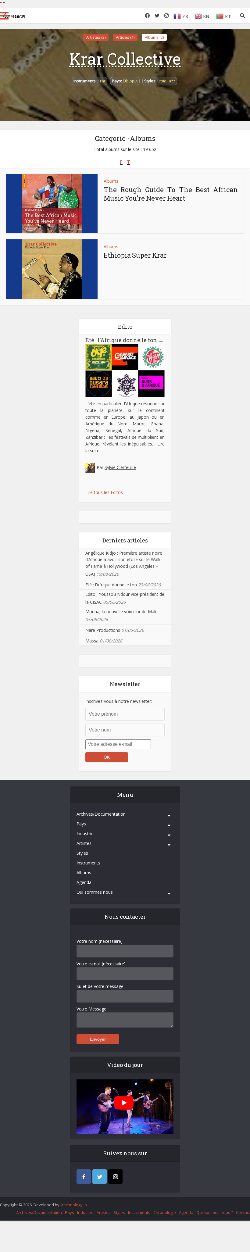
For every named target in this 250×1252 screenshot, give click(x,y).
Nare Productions (102, 630)
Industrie (85, 833)
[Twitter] (99, 1176)
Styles (82, 853)
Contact (243, 1212)
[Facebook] (84, 1176)
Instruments (88, 863)
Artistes (84, 843)
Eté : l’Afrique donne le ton (124, 340)
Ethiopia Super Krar (135, 255)
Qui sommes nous (95, 892)
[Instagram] (115, 1176)
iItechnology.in (73, 1204)
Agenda (84, 882)
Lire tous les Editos (104, 492)
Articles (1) (125, 37)
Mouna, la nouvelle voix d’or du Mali (120, 611)
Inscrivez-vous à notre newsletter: (118, 701)
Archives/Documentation (101, 814)
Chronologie (164, 1212)
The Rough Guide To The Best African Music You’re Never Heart (171, 193)
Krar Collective (125, 58)
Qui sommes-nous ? (214, 1212)
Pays (81, 824)
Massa (91, 641)
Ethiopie (130, 81)
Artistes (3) (95, 37)
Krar (101, 81)
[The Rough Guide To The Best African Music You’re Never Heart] (52, 203)
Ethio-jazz (166, 81)
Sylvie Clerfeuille (120, 467)
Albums (111, 181)
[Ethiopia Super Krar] (52, 269)
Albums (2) (154, 37)
